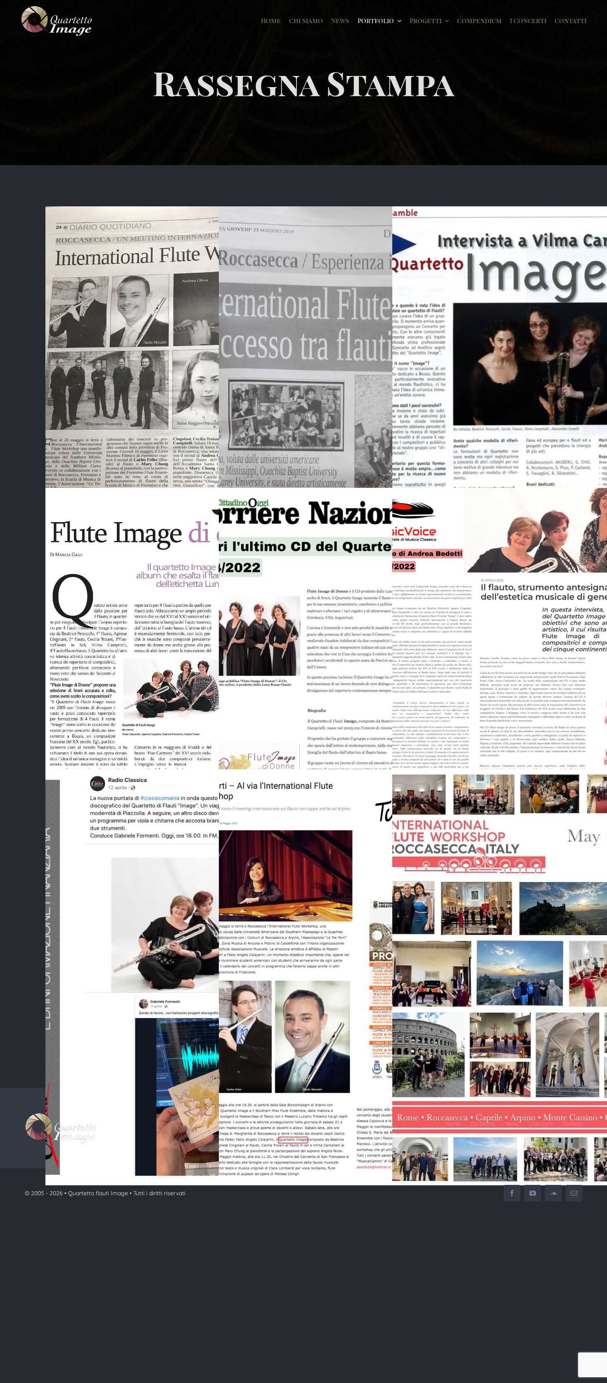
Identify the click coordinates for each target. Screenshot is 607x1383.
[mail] (574, 1193)
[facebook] (512, 1193)
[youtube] (532, 1193)
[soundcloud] (553, 1193)
